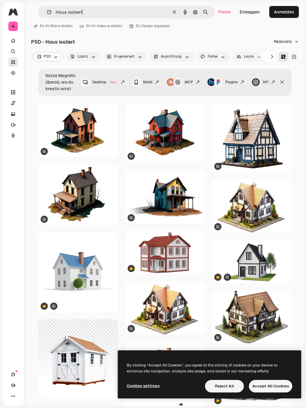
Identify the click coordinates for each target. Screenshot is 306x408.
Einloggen (250, 12)
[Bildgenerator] (13, 114)
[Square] (294, 57)
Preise (224, 12)
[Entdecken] (13, 73)
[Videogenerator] (13, 124)
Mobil (147, 82)
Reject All (224, 386)
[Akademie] (13, 385)
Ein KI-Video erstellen (104, 26)
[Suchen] (13, 51)
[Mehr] (13, 396)
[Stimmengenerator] (13, 135)
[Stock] (13, 62)
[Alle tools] (13, 92)
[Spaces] (13, 103)
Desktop (104, 82)
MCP (189, 82)
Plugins (231, 82)
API (265, 82)
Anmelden (284, 12)
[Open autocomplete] (47, 12)
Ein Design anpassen (153, 26)
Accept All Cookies (270, 386)
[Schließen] (282, 82)
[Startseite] (13, 40)
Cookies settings (143, 385)
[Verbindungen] (13, 374)
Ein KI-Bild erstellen (56, 26)
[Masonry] (283, 57)
